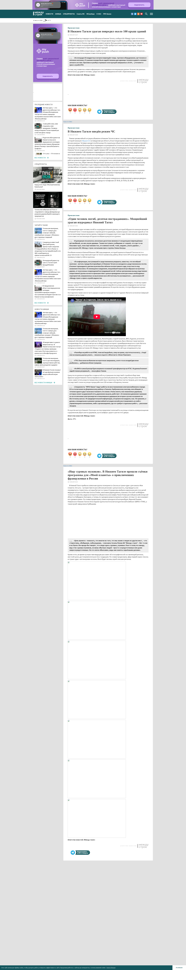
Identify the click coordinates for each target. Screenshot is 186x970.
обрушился (86, 141)
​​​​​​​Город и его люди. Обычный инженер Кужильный (47, 186)
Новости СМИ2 (67, 122)
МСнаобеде (91, 14)
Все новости (40, 158)
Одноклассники (138, 14)
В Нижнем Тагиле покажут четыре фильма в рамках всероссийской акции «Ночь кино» (48, 373)
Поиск (146, 14)
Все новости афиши (43, 382)
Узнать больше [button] (110, 967)
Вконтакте (132, 14)
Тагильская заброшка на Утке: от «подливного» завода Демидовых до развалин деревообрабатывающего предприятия (47, 213)
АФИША (58, 14)
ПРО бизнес (107, 14)
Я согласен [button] (179, 967)
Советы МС (81, 14)
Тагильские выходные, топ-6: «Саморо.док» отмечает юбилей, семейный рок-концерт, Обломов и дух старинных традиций (47, 232)
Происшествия (73, 28)
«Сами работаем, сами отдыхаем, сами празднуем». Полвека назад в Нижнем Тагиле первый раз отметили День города (47, 128)
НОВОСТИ (49, 14)
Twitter (135, 14)
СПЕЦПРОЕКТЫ (69, 14)
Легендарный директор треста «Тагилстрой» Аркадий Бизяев (51, 262)
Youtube (141, 14)
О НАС (98, 14)
